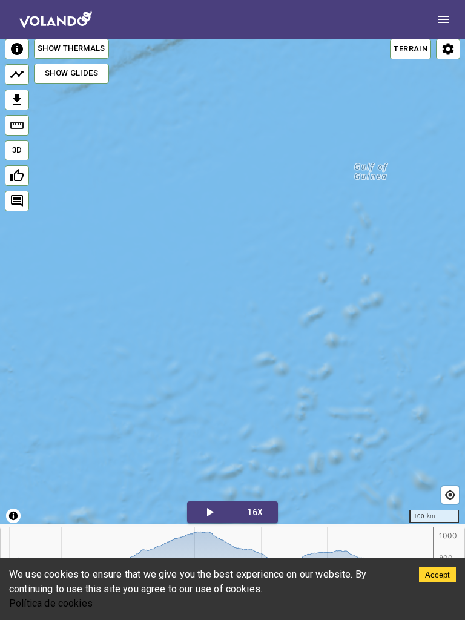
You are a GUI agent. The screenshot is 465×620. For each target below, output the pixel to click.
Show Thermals (71, 48)
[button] (313, 272)
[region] (232, 281)
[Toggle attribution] (13, 516)
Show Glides (71, 73)
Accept (437, 574)
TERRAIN (410, 48)
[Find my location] (450, 495)
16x (255, 512)
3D (17, 149)
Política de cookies (51, 603)
